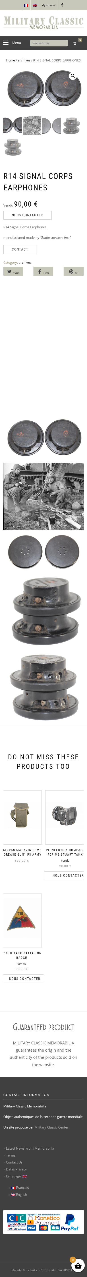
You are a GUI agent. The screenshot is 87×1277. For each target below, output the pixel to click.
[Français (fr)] (26, 5)
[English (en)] (35, 5)
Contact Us (14, 1162)
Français (22, 1187)
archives (24, 60)
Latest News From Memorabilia (30, 1148)
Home (10, 60)
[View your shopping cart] (74, 43)
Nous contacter (27, 215)
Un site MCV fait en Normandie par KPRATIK (43, 1270)
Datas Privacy (16, 1169)
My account (48, 5)
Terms (11, 1155)
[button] (73, 76)
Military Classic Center (51, 1127)
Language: (14, 1176)
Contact (20, 249)
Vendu (65, 857)
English (21, 1194)
